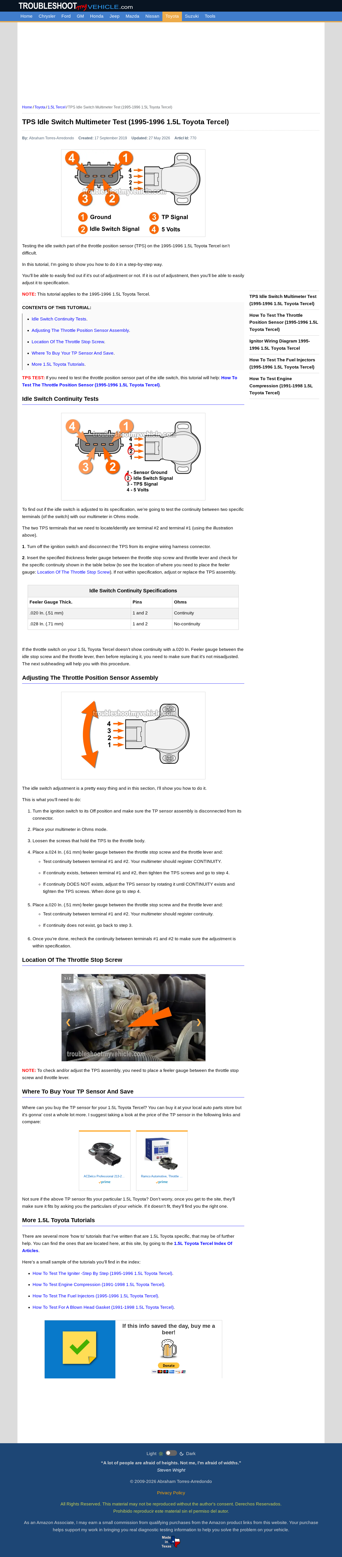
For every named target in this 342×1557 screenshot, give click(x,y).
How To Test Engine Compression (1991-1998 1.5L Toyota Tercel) (98, 1284)
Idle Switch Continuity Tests (59, 319)
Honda (97, 16)
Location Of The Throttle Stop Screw (68, 341)
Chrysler (47, 16)
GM (80, 16)
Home (26, 16)
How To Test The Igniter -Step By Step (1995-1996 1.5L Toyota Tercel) (102, 1273)
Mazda (132, 16)
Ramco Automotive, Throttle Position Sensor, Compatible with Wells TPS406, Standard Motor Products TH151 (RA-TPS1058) (162, 1176)
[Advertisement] (171, 61)
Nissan (152, 16)
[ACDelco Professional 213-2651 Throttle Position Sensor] (104, 1154)
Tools (210, 16)
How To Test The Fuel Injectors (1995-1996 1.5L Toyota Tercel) (95, 1295)
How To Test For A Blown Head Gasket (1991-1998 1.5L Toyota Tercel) (103, 1307)
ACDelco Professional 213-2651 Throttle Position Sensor (105, 1176)
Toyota (172, 16)
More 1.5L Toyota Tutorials (58, 364)
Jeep (115, 16)
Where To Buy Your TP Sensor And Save (73, 353)
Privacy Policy (171, 1492)
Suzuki (192, 16)
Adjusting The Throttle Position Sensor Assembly (80, 330)
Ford (66, 16)
